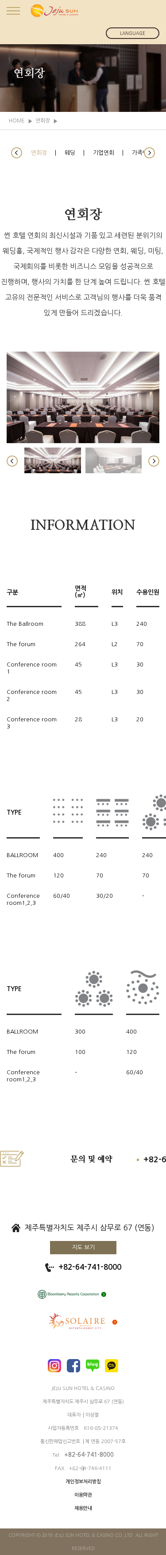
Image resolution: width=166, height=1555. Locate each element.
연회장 (39, 153)
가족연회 (142, 153)
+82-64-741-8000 (89, 1267)
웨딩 (70, 153)
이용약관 (83, 1495)
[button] (16, 152)
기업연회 (103, 153)
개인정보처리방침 (83, 1481)
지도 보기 (83, 1247)
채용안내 (83, 1508)
